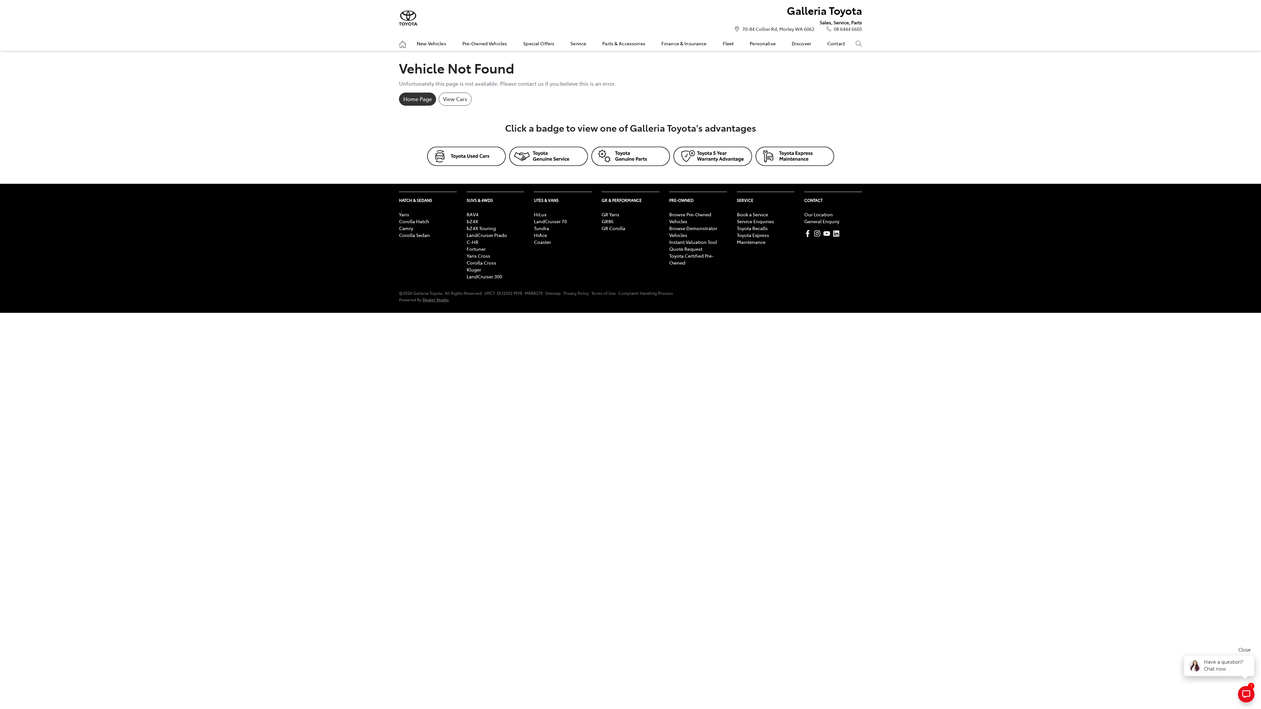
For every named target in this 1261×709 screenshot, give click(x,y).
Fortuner (476, 249)
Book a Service (752, 214)
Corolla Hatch (414, 221)
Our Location (818, 214)
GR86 (607, 221)
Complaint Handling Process (645, 293)
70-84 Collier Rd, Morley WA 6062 (778, 29)
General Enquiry (821, 221)
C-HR (472, 242)
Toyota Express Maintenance (753, 238)
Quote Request (685, 249)
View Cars (455, 98)
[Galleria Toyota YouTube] (828, 233)
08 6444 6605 (848, 29)
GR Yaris (610, 214)
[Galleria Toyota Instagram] (818, 233)
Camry (406, 228)
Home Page (417, 98)
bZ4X (472, 221)
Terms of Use (603, 293)
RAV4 (472, 214)
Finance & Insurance (684, 43)
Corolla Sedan (414, 235)
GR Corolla (613, 228)
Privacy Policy (576, 293)
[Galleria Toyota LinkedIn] (837, 233)
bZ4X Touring (481, 228)
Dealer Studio (436, 299)
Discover (801, 43)
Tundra (541, 228)
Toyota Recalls (752, 228)
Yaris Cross (478, 255)
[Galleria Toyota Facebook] (809, 233)
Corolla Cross (481, 262)
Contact (836, 43)
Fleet (728, 43)
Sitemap (553, 293)
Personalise (763, 43)
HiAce (540, 235)
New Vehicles (431, 43)
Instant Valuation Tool (693, 242)
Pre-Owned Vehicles (484, 43)
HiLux (540, 214)
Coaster (542, 242)
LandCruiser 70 (550, 221)
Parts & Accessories (623, 43)
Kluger (474, 269)
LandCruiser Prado (487, 235)
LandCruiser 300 (484, 276)
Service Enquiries (755, 221)
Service (578, 43)
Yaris (404, 214)
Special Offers (538, 43)
